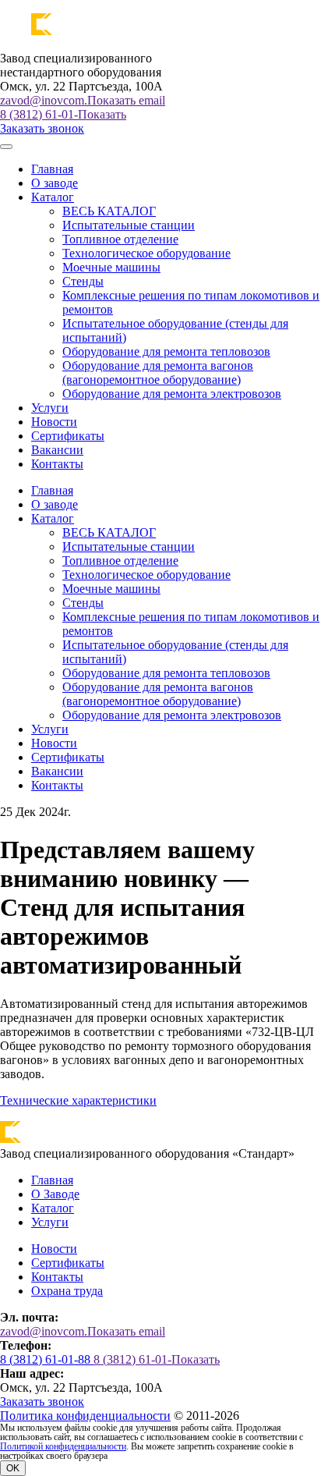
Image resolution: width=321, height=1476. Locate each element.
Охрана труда (67, 1290)
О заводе (54, 183)
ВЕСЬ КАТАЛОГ (109, 211)
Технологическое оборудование (146, 253)
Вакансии (57, 449)
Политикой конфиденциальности (63, 1446)
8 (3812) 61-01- (63, 114)
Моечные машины (111, 267)
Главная (52, 169)
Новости (54, 421)
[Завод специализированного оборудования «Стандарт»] (105, 31)
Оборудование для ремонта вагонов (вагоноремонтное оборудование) (157, 372)
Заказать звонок (42, 128)
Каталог (52, 1208)
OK (12, 1468)
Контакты (57, 463)
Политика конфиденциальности (85, 1415)
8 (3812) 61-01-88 (46, 1359)
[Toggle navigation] (6, 146)
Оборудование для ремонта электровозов (171, 393)
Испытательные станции (128, 225)
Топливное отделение (120, 239)
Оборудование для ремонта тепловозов (166, 351)
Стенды (83, 281)
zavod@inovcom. (82, 100)
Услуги (50, 407)
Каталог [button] (52, 197)
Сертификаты (67, 435)
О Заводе (55, 1194)
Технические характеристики (78, 1100)
